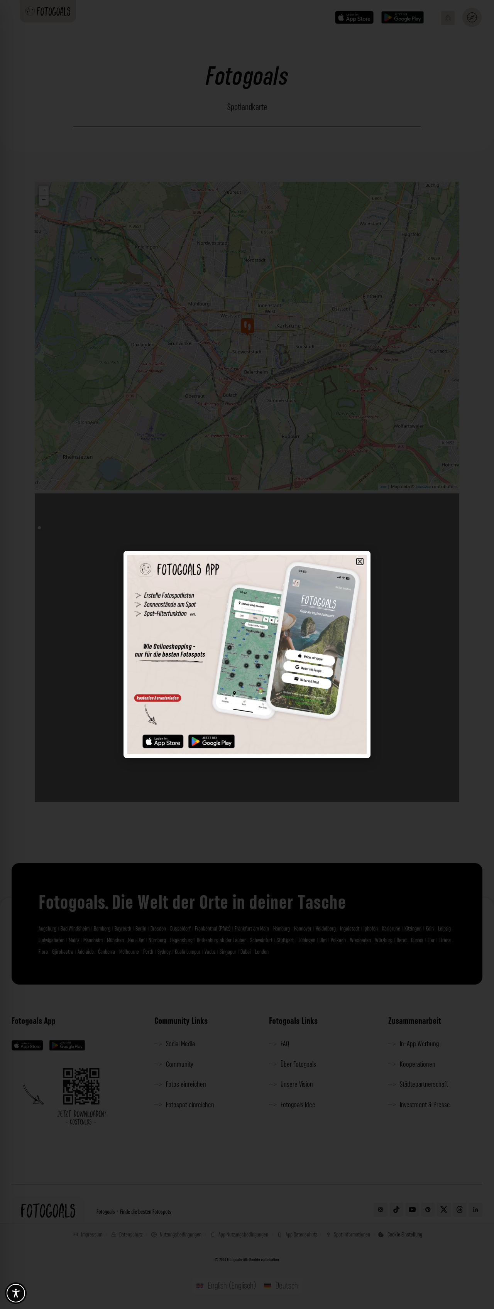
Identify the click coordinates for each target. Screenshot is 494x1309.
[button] (360, 561)
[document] (247, 654)
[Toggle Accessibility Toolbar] (16, 1293)
